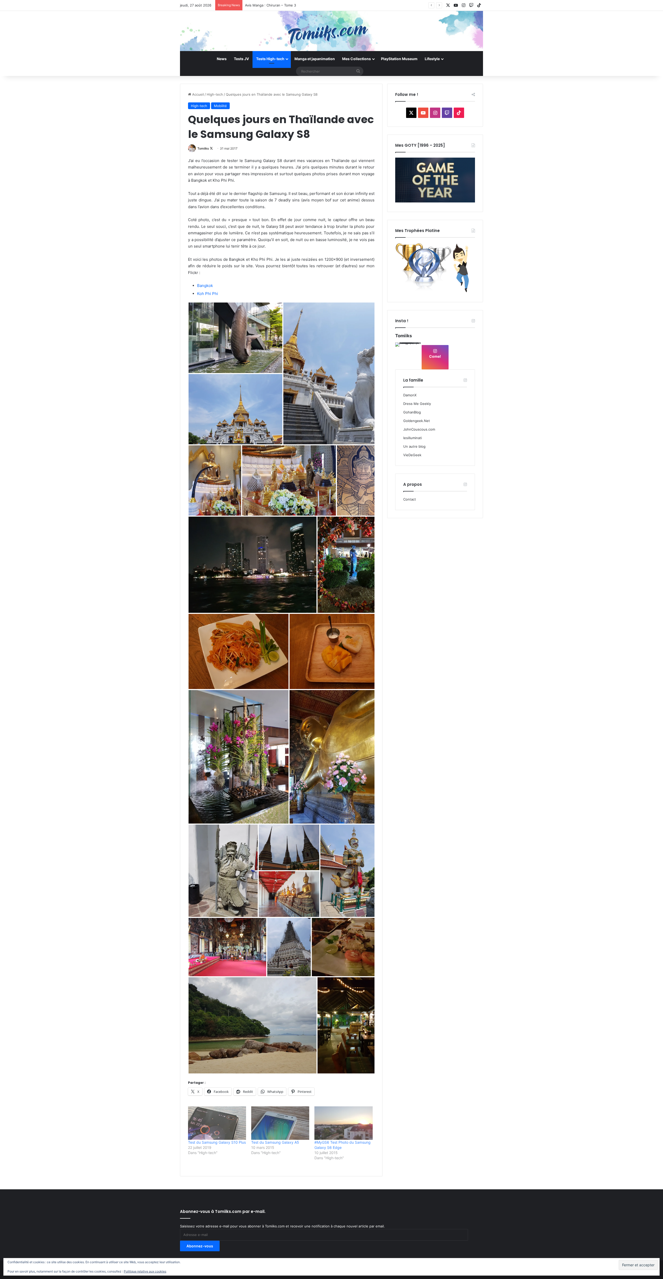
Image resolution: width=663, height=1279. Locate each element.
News (222, 59)
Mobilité (220, 106)
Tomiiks (203, 148)
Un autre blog (414, 446)
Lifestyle (432, 59)
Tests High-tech (270, 59)
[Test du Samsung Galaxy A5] (280, 1123)
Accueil (197, 94)
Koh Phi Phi (207, 293)
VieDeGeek (412, 455)
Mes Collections (356, 59)
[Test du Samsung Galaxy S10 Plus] (217, 1123)
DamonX (409, 395)
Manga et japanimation (314, 59)
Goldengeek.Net (416, 421)
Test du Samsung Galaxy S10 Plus (217, 1142)
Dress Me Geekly (417, 404)
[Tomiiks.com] (331, 31)
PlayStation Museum (399, 59)
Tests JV (241, 59)
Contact (409, 499)
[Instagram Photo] (408, 355)
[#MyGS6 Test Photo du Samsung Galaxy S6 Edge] (343, 1123)
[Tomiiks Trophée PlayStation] (435, 291)
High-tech (215, 94)
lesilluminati (412, 438)
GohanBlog (412, 412)
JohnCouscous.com (419, 429)
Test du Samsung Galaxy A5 (275, 1142)
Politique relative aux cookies (145, 1271)
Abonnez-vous (199, 1246)
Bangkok (205, 285)
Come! (435, 356)
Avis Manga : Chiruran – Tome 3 (270, 5)
